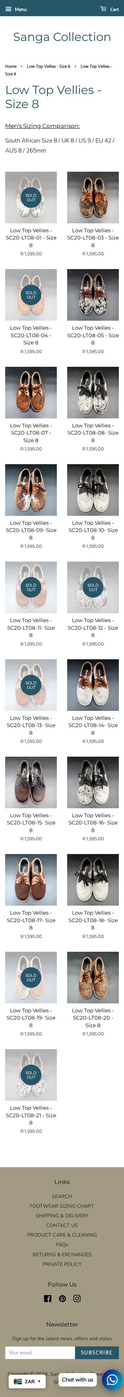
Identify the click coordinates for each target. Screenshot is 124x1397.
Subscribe (97, 1352)
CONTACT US (62, 1225)
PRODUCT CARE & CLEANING (62, 1234)
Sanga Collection (62, 37)
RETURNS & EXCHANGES (62, 1254)
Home (11, 66)
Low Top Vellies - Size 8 (48, 66)
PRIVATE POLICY (62, 1264)
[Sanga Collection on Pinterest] (62, 1300)
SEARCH (62, 1196)
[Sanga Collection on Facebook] (48, 1300)
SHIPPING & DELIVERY (62, 1215)
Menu (20, 9)
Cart (114, 10)
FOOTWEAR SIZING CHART (62, 1206)
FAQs (62, 1244)
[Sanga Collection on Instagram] (77, 1300)
